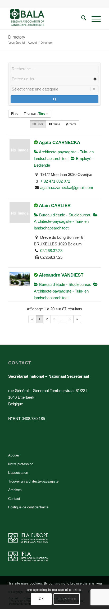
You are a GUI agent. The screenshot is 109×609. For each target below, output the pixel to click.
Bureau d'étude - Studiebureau (64, 215)
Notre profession (20, 464)
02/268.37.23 (51, 250)
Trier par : (34, 114)
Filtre (14, 114)
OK (41, 599)
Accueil (14, 455)
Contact (14, 499)
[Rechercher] (81, 19)
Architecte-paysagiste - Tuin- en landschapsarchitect (61, 224)
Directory (16, 37)
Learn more (67, 599)
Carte (72, 124)
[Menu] (93, 19)
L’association (18, 473)
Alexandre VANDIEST (61, 275)
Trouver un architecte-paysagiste (33, 481)
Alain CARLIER (55, 205)
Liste (39, 124)
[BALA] (45, 19)
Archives (15, 490)
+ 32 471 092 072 (55, 181)
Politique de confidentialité (28, 507)
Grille (56, 124)
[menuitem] (81, 19)
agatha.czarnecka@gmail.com (66, 187)
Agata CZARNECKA (59, 142)
